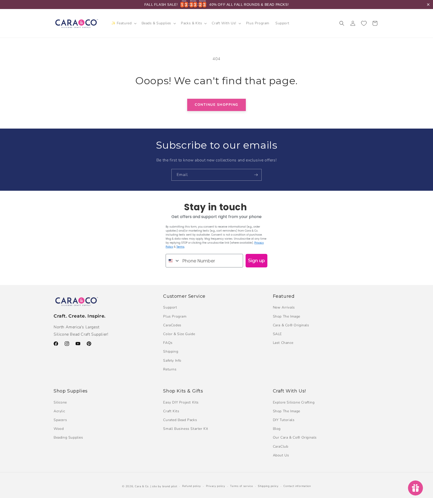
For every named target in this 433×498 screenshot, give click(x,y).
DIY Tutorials (284, 420)
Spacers (60, 420)
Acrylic (59, 411)
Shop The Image (286, 316)
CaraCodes (172, 325)
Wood (59, 429)
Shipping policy (268, 486)
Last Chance (283, 343)
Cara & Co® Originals (291, 325)
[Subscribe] (255, 175)
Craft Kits (171, 411)
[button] (123, 23)
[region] (216, 4)
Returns (169, 369)
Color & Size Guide (179, 334)
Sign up (256, 260)
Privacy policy (215, 486)
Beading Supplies (68, 437)
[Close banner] (428, 4)
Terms (180, 247)
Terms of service (241, 486)
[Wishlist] (363, 23)
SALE (277, 334)
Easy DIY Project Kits (181, 402)
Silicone (60, 402)
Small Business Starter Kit (185, 429)
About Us (281, 455)
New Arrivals (284, 307)
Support (170, 307)
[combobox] (173, 260)
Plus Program (174, 316)
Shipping (170, 351)
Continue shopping (216, 104)
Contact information (297, 486)
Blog (277, 429)
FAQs (167, 343)
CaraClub (280, 446)
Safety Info (172, 360)
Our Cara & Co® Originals (295, 437)
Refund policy (191, 486)
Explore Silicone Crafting (294, 402)
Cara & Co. (142, 486)
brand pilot (169, 486)
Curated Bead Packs (180, 420)
